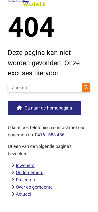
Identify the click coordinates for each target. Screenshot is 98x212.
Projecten (25, 179)
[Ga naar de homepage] (49, 3)
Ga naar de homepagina (48, 108)
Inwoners (25, 165)
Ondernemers (29, 172)
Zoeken (86, 87)
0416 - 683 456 (49, 134)
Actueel (23, 194)
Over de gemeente (34, 187)
